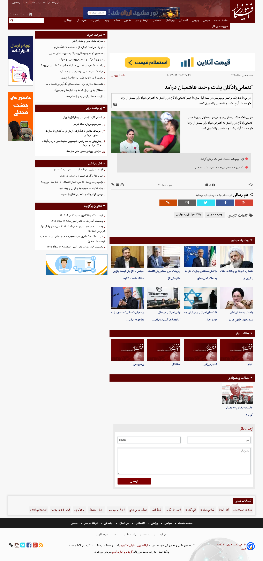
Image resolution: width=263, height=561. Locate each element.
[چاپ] (122, 185)
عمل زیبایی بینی (138, 509)
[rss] (41, 545)
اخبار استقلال (96, 509)
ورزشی (114, 75)
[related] (115, 104)
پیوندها (27, 3)
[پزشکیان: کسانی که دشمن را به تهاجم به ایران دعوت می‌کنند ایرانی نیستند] (127, 298)
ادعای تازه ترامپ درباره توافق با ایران (82, 117)
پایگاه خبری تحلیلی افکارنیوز (134, 545)
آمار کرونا (224, 509)
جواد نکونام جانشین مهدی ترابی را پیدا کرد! (81, 71)
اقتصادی (140, 523)
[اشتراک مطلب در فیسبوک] (225, 203)
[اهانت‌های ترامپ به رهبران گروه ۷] (237, 393)
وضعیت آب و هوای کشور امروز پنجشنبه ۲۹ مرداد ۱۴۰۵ (75, 246)
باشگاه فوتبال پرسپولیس (188, 214)
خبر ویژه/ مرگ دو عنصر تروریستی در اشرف (81, 59)
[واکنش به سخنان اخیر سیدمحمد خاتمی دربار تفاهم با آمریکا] (236, 298)
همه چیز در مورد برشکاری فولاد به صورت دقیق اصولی (76, 53)
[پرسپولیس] (127, 350)
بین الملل (124, 523)
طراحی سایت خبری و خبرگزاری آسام (231, 547)
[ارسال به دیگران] (117, 185)
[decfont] (206, 185)
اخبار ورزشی (210, 364)
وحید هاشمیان (214, 214)
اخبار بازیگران (173, 509)
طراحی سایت (207, 509)
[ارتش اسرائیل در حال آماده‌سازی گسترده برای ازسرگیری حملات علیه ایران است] (163, 298)
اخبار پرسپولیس (116, 509)
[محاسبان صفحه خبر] (20, 85)
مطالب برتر (242, 333)
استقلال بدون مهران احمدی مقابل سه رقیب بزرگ (78, 90)
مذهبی (74, 523)
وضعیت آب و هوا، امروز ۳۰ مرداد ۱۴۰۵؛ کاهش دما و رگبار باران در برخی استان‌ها (72, 229)
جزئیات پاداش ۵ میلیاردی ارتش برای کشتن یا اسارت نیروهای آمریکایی (73, 133)
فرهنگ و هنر (91, 523)
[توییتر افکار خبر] (22, 545)
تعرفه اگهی (17, 3)
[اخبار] (236, 350)
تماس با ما (36, 3)
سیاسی (168, 523)
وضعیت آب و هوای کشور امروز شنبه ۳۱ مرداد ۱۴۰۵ (77, 221)
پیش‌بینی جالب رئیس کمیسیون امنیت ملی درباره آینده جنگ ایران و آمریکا (72, 143)
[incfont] (213, 185)
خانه (123, 75)
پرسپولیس (138, 364)
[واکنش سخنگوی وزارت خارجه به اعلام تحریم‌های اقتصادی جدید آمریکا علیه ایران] (200, 257)
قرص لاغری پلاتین (60, 509)
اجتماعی (108, 523)
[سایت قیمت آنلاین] (182, 62)
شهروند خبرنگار (220, 26)
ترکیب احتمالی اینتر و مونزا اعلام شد (84, 96)
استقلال (176, 364)
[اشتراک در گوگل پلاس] (244, 203)
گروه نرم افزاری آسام (122, 552)
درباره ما (56, 3)
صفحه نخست (185, 523)
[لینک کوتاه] (112, 185)
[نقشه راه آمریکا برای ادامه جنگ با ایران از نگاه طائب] (236, 257)
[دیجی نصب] (20, 141)
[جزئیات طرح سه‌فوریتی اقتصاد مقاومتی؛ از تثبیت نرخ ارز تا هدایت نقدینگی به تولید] (163, 257)
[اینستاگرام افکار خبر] (17, 545)
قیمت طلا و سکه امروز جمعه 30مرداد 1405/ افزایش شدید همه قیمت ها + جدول (72, 239)
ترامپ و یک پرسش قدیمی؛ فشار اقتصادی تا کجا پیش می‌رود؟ (72, 65)
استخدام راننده (38, 509)
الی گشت (190, 509)
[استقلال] (163, 350)
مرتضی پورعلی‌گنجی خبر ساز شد (83, 151)
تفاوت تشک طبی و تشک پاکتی (87, 41)
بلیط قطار (156, 509)
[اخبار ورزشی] (200, 350)
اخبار (250, 364)
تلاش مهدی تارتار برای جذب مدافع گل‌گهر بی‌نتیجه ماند (74, 84)
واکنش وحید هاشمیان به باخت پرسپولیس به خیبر (220, 167)
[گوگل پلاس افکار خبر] (35, 545)
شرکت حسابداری (242, 509)
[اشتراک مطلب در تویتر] (206, 203)
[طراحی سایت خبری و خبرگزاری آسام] (251, 547)
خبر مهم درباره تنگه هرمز (87, 124)
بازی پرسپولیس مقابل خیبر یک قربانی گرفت (223, 159)
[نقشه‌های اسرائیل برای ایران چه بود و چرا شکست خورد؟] (200, 298)
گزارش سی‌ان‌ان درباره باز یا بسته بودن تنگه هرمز (78, 47)
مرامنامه (46, 3)
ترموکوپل (79, 509)
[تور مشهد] (131, 19)
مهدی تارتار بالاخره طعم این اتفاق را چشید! (81, 77)
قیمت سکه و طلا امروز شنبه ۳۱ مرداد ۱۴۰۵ (81, 215)
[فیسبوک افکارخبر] (29, 545)
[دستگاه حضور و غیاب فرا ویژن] (76, 274)
